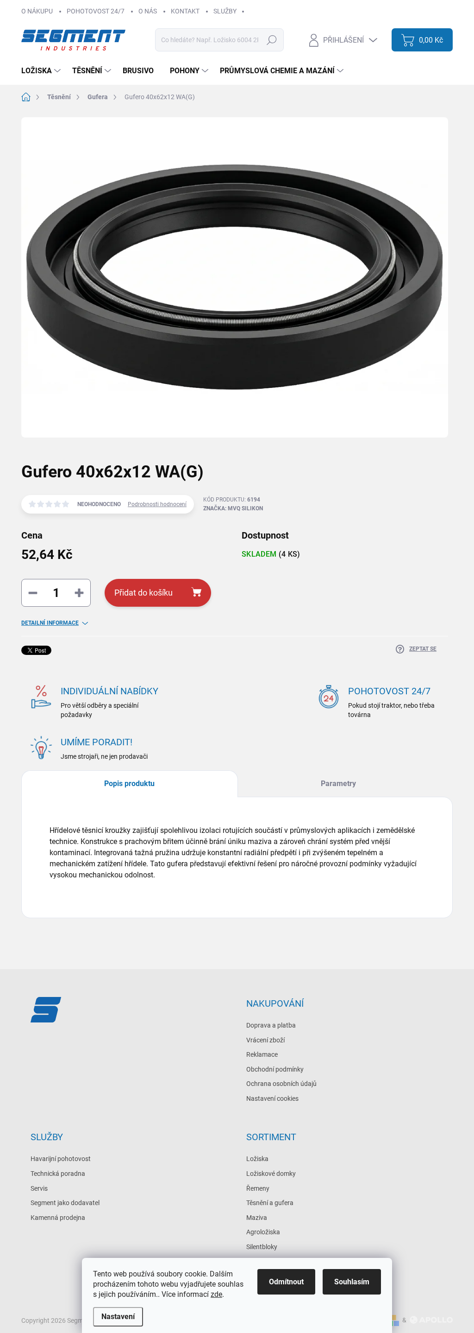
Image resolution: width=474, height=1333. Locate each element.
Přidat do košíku (143, 592)
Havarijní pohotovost (61, 1158)
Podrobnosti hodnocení (157, 504)
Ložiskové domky (271, 1173)
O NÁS (147, 11)
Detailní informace (50, 623)
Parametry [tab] (338, 783)
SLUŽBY (225, 11)
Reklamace (262, 1054)
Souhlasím (351, 1281)
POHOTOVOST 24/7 (96, 11)
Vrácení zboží (265, 1040)
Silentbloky (261, 1246)
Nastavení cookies (272, 1098)
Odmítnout (286, 1281)
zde (216, 1294)
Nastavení (118, 1316)
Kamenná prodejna (58, 1217)
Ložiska (257, 1158)
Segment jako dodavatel (65, 1202)
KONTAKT (185, 11)
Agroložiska (263, 1232)
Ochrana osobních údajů (281, 1083)
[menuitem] (42, 71)
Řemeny (257, 1188)
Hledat (271, 40)
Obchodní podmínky (275, 1069)
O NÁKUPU (37, 11)
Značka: (233, 508)
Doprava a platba (271, 1025)
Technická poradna (58, 1173)
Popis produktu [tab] (129, 783)
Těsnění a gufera (269, 1202)
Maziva (256, 1217)
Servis (39, 1188)
